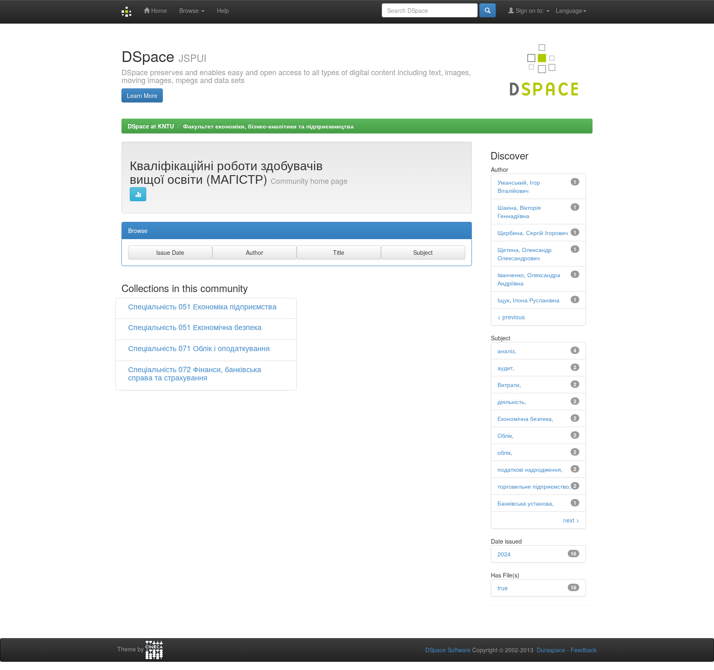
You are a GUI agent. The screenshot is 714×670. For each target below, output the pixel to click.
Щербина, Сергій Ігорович (532, 232)
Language (569, 10)
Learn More (142, 95)
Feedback (584, 650)
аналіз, (506, 351)
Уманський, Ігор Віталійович (518, 186)
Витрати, (509, 384)
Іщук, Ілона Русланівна (528, 300)
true (502, 588)
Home (158, 10)
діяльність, (511, 401)
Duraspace (551, 650)
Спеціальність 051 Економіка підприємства (202, 306)
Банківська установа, (525, 503)
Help (223, 10)
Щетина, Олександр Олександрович (524, 253)
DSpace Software (448, 650)
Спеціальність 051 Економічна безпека (195, 326)
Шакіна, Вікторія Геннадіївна (519, 211)
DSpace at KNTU (151, 126)
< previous (511, 317)
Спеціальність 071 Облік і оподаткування (199, 347)
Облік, (505, 435)
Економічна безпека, (525, 418)
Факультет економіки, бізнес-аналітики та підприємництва (268, 126)
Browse (189, 10)
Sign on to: (529, 10)
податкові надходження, (530, 469)
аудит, (505, 368)
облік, (504, 452)
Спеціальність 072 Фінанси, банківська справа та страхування (194, 373)
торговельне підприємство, (534, 486)
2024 (504, 554)
